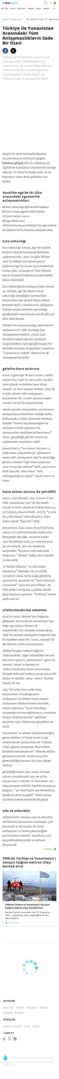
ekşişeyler (17, 3)
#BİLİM (44, 1007)
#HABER (19, 1012)
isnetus (48, 848)
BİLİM (12, 8)
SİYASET (6, 19)
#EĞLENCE (32, 1007)
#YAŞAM (7, 1012)
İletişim (36, 1026)
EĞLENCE (21, 8)
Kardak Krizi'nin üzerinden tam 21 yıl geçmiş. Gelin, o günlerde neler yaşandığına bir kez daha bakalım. (27, 915)
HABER (46, 8)
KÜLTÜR (4, 8)
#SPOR (20, 1007)
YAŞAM (30, 8)
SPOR (38, 8)
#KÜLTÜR (8, 1007)
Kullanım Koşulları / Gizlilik (16, 1026)
